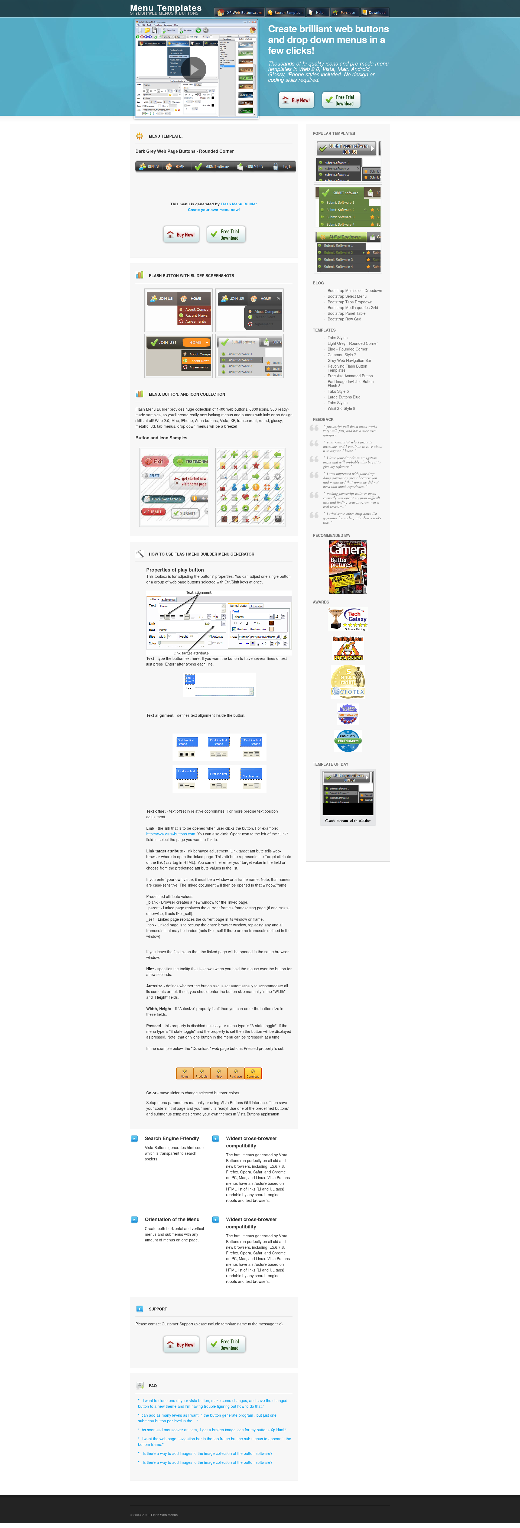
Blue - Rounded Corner (348, 349)
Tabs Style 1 (338, 337)
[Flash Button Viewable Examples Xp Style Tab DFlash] (348, 161)
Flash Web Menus (164, 1514)
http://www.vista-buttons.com (170, 833)
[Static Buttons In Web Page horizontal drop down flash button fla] (178, 310)
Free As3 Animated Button (350, 375)
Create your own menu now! (214, 209)
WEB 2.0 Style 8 (341, 408)
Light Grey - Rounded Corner (353, 343)
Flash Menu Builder (238, 204)
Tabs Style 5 (338, 391)
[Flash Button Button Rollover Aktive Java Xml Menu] (174, 487)
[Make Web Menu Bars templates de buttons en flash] (178, 356)
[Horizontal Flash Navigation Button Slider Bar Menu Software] (348, 206)
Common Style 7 (342, 354)
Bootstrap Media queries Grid (353, 307)
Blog (318, 283)
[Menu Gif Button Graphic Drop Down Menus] (250, 487)
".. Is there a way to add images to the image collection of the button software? (205, 1453)
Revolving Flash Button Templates (347, 368)
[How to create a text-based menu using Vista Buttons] (193, 69)
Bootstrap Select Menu (347, 296)
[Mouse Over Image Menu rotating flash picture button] (249, 310)
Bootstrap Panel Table (347, 313)
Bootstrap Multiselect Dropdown (355, 290)
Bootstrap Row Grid (344, 319)
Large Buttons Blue (344, 397)
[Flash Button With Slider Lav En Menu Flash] (348, 824)
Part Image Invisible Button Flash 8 (351, 383)
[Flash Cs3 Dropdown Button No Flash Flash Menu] (348, 252)
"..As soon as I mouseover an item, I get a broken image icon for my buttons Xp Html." (212, 1429)
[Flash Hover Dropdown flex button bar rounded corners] (249, 356)
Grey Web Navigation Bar (349, 360)
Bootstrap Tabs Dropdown (350, 301)
